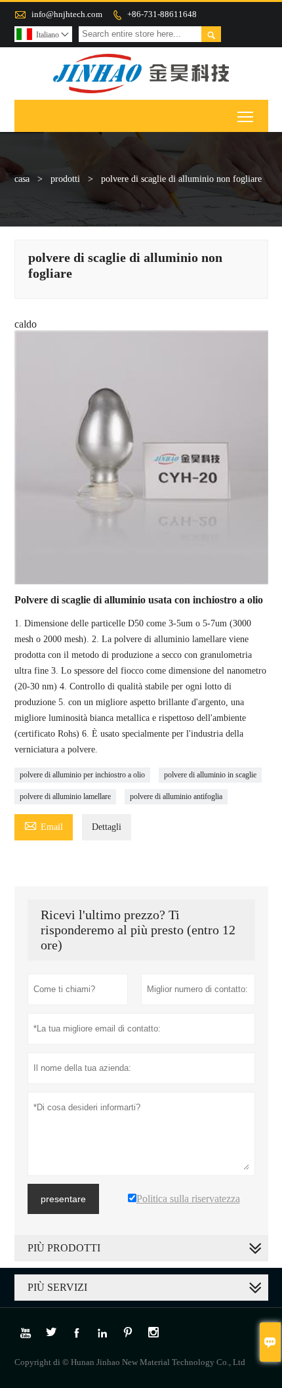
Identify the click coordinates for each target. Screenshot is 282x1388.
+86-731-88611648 (162, 14)
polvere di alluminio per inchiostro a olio (82, 774)
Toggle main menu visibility (245, 115)
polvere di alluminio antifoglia (176, 796)
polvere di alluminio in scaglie (210, 774)
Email (43, 825)
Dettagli (106, 827)
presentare (63, 1199)
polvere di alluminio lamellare (65, 796)
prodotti (65, 179)
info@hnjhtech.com (66, 14)
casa (22, 179)
